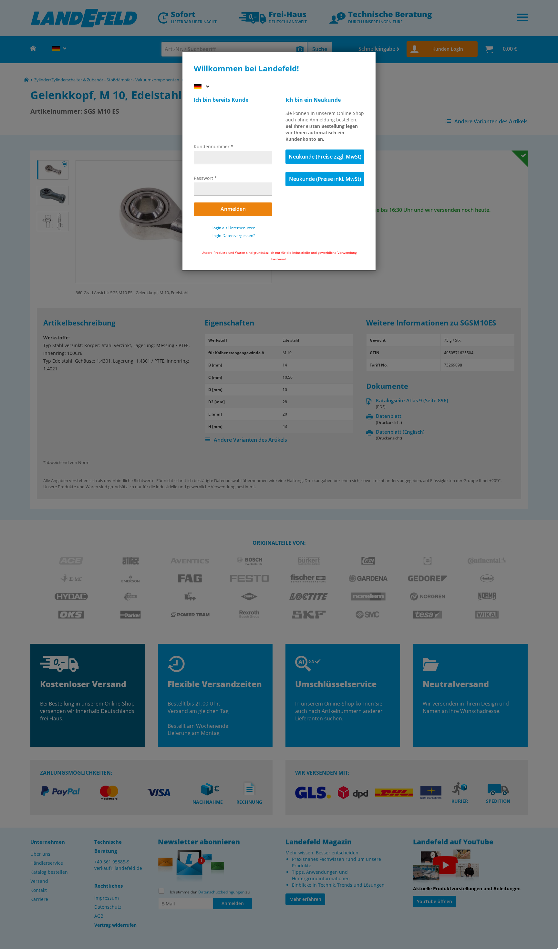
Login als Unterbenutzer (233, 228)
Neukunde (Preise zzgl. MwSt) (325, 156)
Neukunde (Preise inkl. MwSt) (325, 178)
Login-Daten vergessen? (233, 235)
